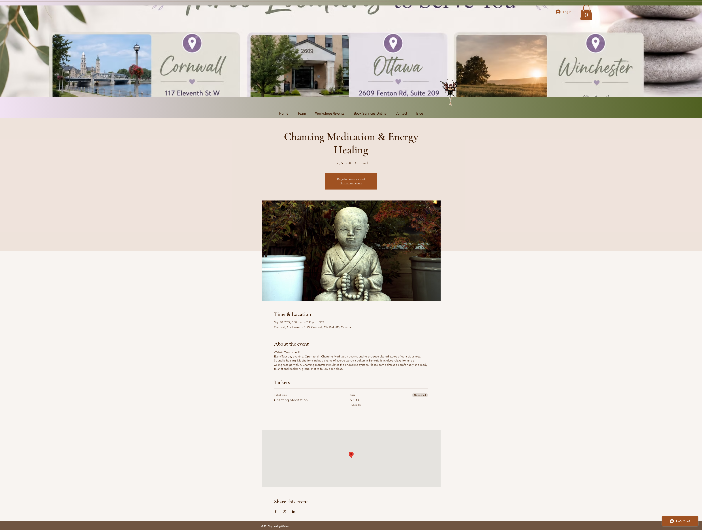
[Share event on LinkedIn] (293, 511)
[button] (586, 12)
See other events (351, 183)
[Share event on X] (284, 511)
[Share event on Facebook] (276, 511)
